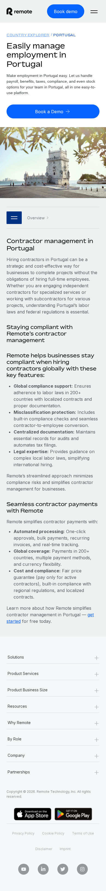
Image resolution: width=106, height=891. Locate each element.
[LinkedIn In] (43, 869)
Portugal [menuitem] (64, 35)
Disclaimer (43, 849)
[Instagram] (82, 869)
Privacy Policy (23, 833)
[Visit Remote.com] (23, 11)
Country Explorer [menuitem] (28, 35)
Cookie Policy (53, 833)
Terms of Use (83, 833)
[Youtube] (23, 869)
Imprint (65, 849)
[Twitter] (62, 869)
